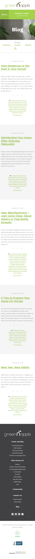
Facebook (13, 514)
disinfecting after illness (19, 175)
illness (24, 182)
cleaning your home (18, 330)
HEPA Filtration (17, 482)
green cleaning (20, 264)
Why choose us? (17, 460)
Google (22, 514)
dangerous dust (15, 100)
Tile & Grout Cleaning (17, 450)
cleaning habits (15, 396)
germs (21, 177)
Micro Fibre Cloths (17, 479)
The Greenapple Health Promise (17, 469)
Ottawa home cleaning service (17, 111)
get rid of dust (23, 102)
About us (17, 464)
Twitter (16, 514)
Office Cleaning (17, 448)
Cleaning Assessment (17, 445)
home (20, 107)
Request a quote (17, 499)
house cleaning (22, 269)
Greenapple (16, 105)
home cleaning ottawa (15, 401)
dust (22, 100)
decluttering (12, 332)
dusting (16, 102)
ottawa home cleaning (20, 109)
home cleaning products (15, 182)
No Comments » (17, 115)
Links (17, 484)
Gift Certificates (17, 477)
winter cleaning (21, 340)
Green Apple (11, 104)
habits (15, 400)
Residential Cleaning (17, 453)
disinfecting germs (13, 177)
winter (15, 340)
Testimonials (17, 489)
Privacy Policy (17, 502)
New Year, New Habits (15, 367)
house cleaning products (15, 271)
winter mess (17, 342)
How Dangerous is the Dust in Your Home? (15, 67)
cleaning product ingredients (19, 254)
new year (17, 408)
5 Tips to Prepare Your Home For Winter (15, 299)
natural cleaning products (15, 184)
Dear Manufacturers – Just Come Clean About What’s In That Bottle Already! (16, 217)
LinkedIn (19, 514)
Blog (17, 507)
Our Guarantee (17, 472)
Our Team (17, 474)
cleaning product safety (15, 255)
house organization (13, 405)
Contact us (17, 495)
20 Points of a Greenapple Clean (17, 455)
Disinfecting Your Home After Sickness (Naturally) (16, 141)
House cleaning (17, 442)
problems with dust (17, 112)
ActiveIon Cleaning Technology (17, 467)
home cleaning (22, 180)
